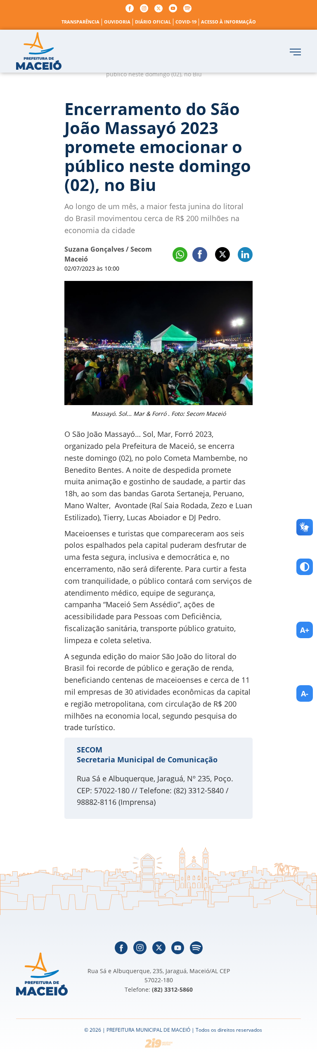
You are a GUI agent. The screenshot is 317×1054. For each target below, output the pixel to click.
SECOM (89, 750)
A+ (304, 630)
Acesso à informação (228, 22)
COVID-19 (185, 22)
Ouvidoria (117, 22)
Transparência (80, 22)
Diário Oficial (153, 22)
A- (304, 693)
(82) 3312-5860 (172, 989)
